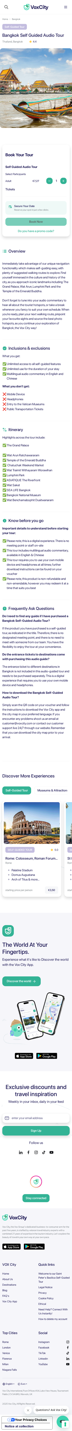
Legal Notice (45, 1287)
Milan (5, 1364)
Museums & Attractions (53, 790)
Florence (7, 1358)
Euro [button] (23, 1384)
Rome (5, 1341)
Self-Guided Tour (17, 790)
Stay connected (36, 1198)
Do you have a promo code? (36, 231)
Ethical (42, 1303)
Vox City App (9, 1301)
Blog (4, 1290)
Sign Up (36, 1130)
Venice (6, 1353)
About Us (7, 1279)
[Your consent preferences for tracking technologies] (65, 1424)
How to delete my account (52, 1319)
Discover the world (19, 981)
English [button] (9, 1384)
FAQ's (5, 1295)
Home (5, 19)
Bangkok (16, 19)
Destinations (9, 1284)
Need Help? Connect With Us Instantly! (53, 1311)
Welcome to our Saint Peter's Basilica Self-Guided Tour (54, 1277)
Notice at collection (19, 1426)
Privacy (42, 1292)
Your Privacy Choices (31, 1420)
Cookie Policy (46, 1298)
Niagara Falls (9, 1369)
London (6, 1347)
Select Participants (15, 174)
